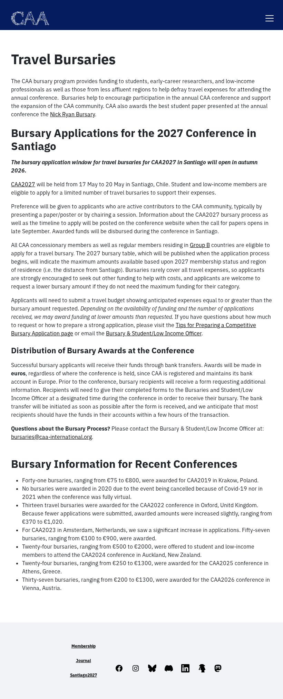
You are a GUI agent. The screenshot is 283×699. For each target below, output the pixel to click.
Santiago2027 (83, 675)
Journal (83, 660)
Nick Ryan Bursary (72, 114)
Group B (200, 245)
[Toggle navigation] (269, 14)
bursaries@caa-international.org (51, 436)
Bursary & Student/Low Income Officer (154, 333)
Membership (83, 646)
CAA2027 (23, 184)
